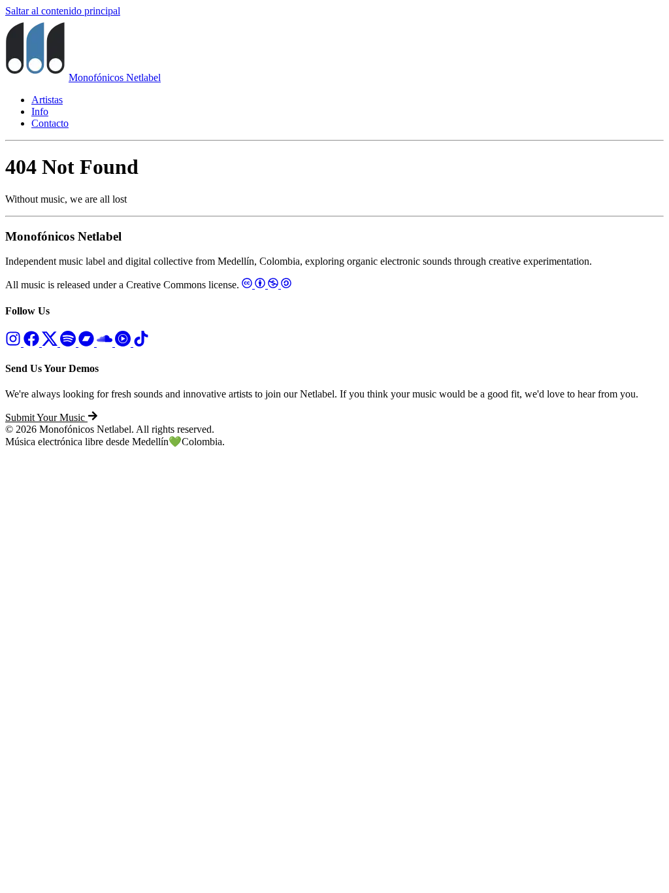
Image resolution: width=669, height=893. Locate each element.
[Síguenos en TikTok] (141, 342)
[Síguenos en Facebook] (33, 342)
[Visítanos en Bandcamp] (87, 342)
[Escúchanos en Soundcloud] (106, 342)
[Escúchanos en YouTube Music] (124, 342)
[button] (51, 417)
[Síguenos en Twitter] (51, 342)
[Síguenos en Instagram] (14, 342)
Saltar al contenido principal (62, 10)
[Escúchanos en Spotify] (69, 342)
